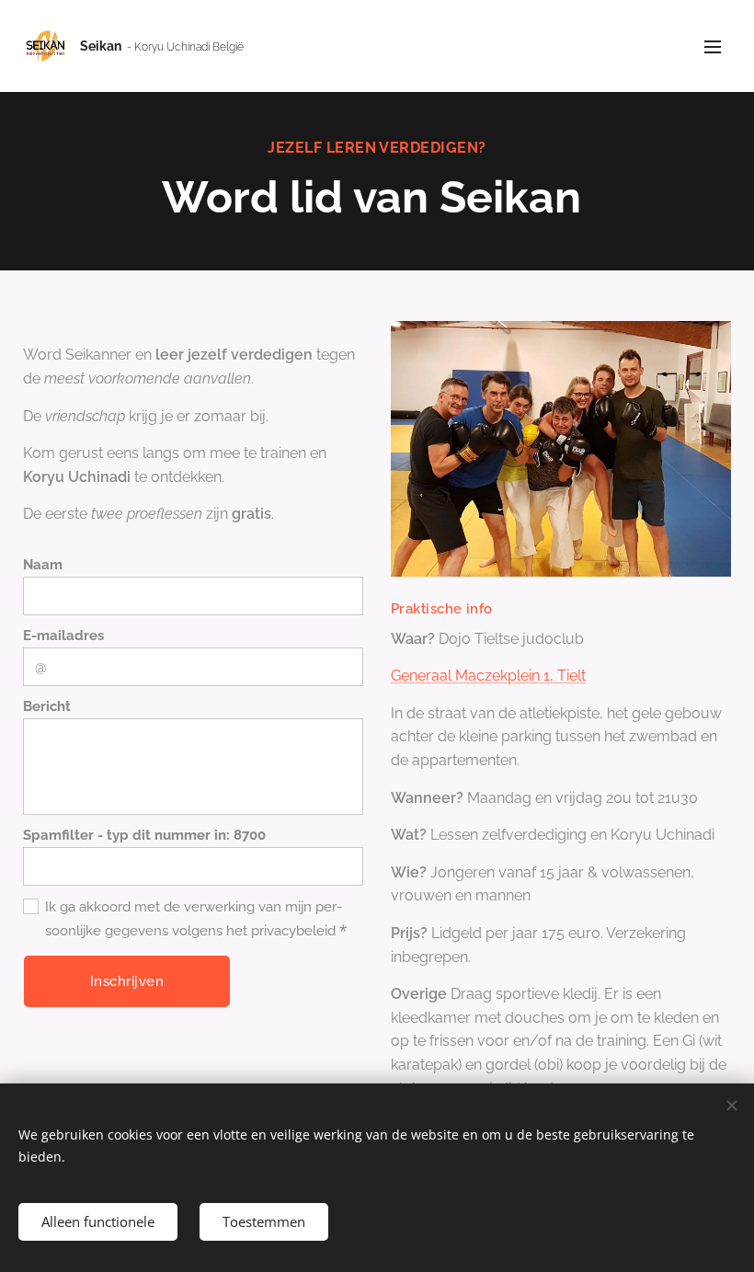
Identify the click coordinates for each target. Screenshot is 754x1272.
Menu (712, 46)
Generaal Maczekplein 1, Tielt (488, 675)
